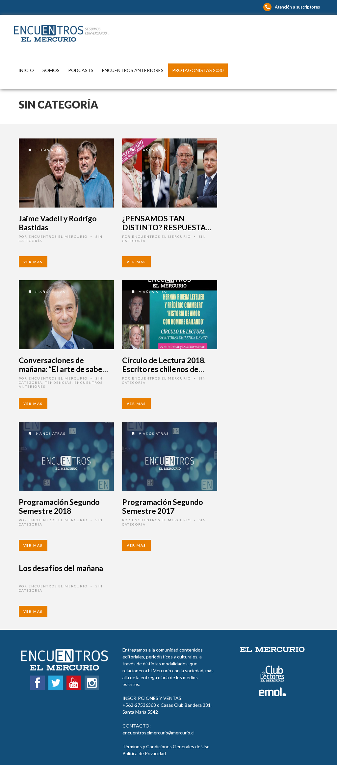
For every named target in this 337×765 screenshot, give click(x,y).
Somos (51, 70)
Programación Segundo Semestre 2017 (162, 506)
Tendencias (58, 382)
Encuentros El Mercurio (58, 236)
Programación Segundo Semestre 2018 (59, 506)
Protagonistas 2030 (197, 70)
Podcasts (80, 70)
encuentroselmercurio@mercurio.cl (158, 732)
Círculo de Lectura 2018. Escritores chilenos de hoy (164, 369)
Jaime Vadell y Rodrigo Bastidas (58, 223)
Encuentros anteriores (133, 70)
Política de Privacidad (144, 753)
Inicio (26, 70)
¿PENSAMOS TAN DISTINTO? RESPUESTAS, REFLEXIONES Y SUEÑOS (167, 227)
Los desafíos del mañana (61, 568)
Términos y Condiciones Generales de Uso (166, 746)
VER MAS (33, 262)
